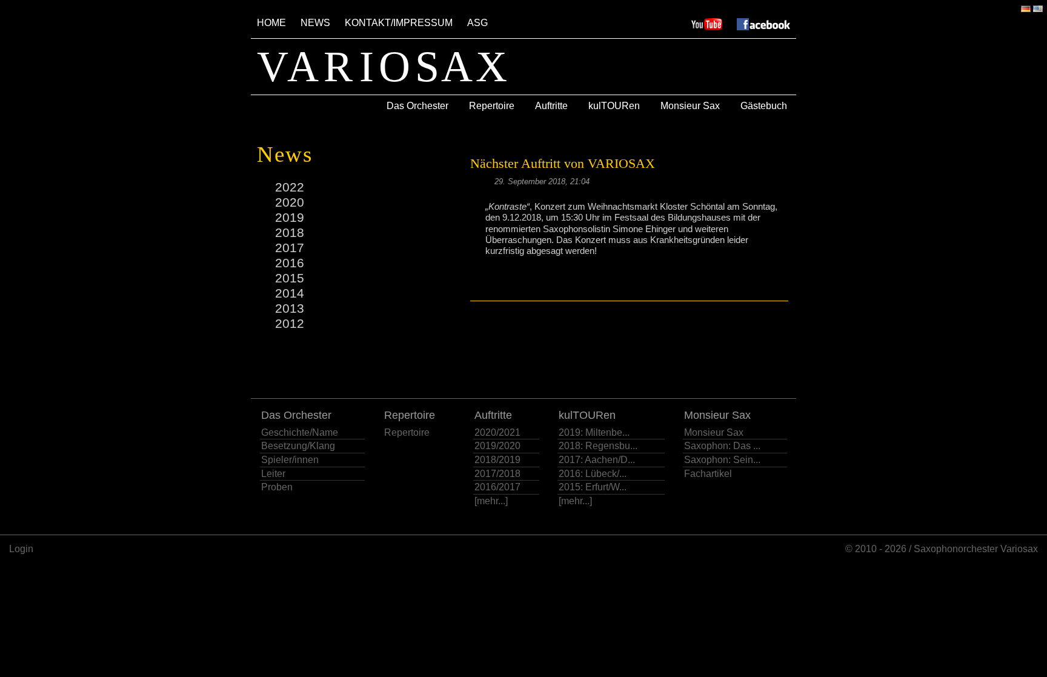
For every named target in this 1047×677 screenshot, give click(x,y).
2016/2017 (497, 487)
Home (271, 23)
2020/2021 (497, 432)
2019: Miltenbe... (594, 432)
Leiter (273, 474)
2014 (289, 293)
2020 (289, 202)
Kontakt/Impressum (399, 23)
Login (21, 549)
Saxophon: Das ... (722, 446)
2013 (289, 308)
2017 (289, 248)
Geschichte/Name (299, 432)
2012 (289, 323)
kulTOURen (614, 106)
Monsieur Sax (690, 106)
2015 (289, 278)
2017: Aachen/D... (597, 460)
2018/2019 (497, 460)
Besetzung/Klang (298, 446)
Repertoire (491, 106)
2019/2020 (497, 446)
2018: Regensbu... (598, 446)
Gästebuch (763, 106)
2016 (289, 263)
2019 (289, 217)
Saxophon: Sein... (722, 460)
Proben (277, 487)
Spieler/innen (290, 460)
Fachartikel (708, 474)
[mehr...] (491, 501)
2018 (289, 232)
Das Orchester (417, 106)
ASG (477, 23)
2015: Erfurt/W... (593, 487)
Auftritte (551, 106)
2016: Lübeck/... (593, 474)
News (315, 23)
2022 (289, 187)
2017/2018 (497, 474)
